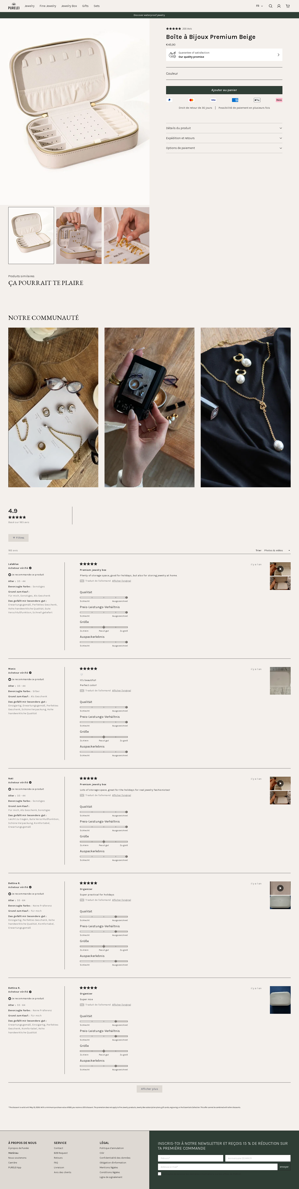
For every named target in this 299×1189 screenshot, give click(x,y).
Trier (259, 550)
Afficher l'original (121, 581)
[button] (179, 29)
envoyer (284, 1166)
